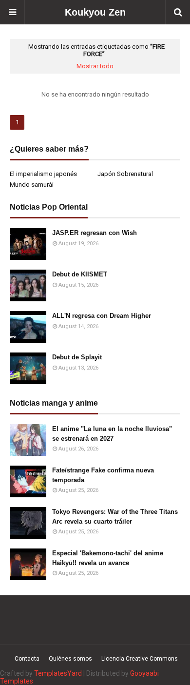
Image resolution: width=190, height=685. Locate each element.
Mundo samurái (32, 184)
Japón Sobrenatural (125, 173)
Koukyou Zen (95, 12)
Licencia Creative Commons (139, 658)
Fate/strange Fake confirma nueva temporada (103, 475)
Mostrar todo (95, 66)
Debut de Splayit (77, 357)
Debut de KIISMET (79, 274)
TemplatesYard (58, 673)
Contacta (27, 658)
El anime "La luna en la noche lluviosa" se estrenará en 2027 (112, 433)
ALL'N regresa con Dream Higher (101, 315)
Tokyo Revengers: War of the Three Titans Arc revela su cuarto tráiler (115, 516)
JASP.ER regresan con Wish (94, 232)
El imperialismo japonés (43, 173)
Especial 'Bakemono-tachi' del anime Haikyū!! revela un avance (107, 558)
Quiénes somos (70, 658)
